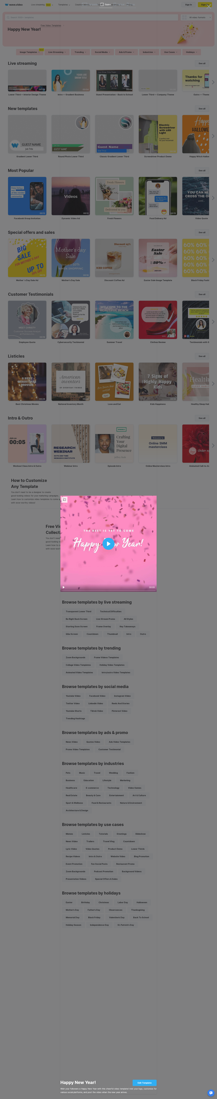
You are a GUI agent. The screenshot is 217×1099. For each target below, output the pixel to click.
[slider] (108, 590)
